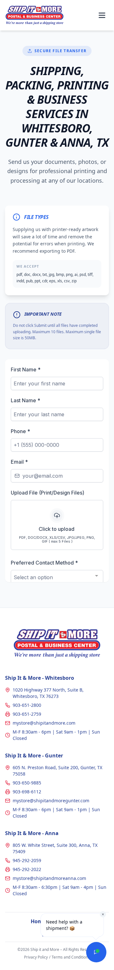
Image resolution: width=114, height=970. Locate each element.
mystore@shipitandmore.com (44, 723)
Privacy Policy (36, 957)
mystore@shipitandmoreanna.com (49, 878)
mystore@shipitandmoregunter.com (51, 801)
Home (38, 921)
